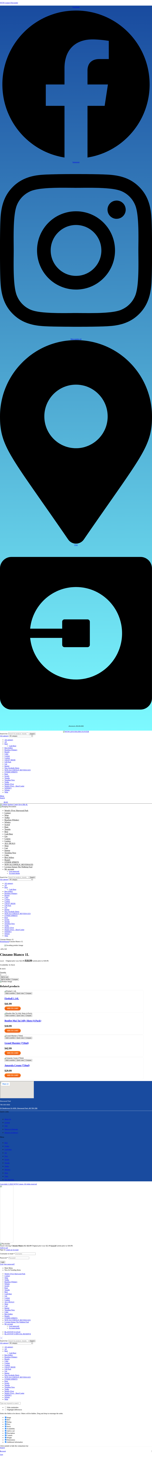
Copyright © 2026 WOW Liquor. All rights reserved (18, 1184)
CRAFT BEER (9, 760)
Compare (15, 979)
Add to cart (4, 977)
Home (2, 941)
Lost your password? (7, 1264)
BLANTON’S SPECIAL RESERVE (17, 1334)
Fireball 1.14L (12, 998)
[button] (13, 1008)
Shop (6, 1304)
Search (32, 734)
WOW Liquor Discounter (9, 3)
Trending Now (9, 780)
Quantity (3, 972)
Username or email (7, 1254)
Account (3, 1451)
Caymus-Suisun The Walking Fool (16, 1322)
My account (8, 1324)
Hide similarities (12, 1407)
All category (8, 740)
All (5, 742)
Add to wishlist (5, 979)
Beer (6, 744)
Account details (14, 1328)
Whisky (7, 790)
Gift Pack (7, 762)
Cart (1, 1454)
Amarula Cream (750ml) (17, 1065)
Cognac (7, 756)
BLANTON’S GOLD (12, 1332)
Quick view (20, 993)
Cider (6, 754)
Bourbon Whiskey (10, 750)
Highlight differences (14, 1410)
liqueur (6, 766)
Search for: (4, 734)
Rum (6, 774)
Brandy (7, 752)
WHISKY (8, 788)
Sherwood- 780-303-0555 (76, 725)
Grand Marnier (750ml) (17, 1043)
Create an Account (11, 1250)
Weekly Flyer (9, 784)
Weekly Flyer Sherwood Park (14, 1274)
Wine (6, 792)
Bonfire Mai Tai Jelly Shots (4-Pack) (23, 1020)
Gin (5, 764)
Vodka (6, 782)
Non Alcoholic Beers (11, 768)
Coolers (7, 758)
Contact (7, 1276)
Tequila (7, 778)
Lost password (14, 1326)
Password (4, 1258)
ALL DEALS (9, 1302)
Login (2, 1262)
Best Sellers (8, 748)
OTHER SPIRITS (10, 772)
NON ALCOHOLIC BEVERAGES (17, 770)
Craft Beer (12, 746)
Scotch (6, 776)
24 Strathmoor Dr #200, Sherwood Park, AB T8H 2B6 (18, 1108)
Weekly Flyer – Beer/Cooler (14, 786)
